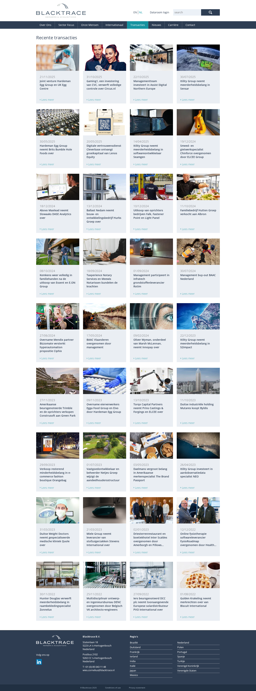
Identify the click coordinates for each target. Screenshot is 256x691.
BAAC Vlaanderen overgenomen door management (99, 343)
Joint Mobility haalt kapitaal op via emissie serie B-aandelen (151, 666)
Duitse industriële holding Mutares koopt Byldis (197, 406)
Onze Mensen (90, 25)
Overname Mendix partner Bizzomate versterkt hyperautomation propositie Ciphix (57, 345)
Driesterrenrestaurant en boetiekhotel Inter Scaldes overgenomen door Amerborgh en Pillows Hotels (150, 539)
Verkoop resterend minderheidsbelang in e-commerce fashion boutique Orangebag (55, 474)
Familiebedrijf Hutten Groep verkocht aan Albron (198, 212)
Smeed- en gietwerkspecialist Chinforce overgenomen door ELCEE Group (195, 151)
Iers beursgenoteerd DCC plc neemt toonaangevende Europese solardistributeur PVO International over (150, 604)
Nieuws (156, 25)
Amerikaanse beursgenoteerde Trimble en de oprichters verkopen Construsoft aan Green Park (58, 410)
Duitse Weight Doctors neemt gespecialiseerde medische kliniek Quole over (55, 539)
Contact (190, 25)
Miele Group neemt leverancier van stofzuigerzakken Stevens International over (103, 539)
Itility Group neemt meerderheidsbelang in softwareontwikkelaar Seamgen (148, 151)
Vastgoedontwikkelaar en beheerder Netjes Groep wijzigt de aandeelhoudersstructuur (103, 474)
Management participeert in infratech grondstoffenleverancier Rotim (151, 280)
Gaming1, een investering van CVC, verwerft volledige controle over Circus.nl (104, 84)
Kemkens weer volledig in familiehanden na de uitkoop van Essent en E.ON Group (57, 280)
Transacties (137, 25)
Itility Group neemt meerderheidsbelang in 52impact (195, 343)
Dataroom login (159, 12)
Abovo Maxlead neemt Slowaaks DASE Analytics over (55, 214)
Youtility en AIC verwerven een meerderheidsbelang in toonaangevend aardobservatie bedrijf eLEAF (104, 668)
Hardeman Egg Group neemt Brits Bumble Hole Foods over (56, 149)
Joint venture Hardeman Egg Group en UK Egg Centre (55, 84)
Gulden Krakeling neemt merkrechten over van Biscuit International (195, 602)
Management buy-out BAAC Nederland (198, 277)
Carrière (173, 25)
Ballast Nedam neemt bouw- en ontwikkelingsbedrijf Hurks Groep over (104, 215)
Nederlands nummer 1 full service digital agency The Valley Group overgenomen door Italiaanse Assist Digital (57, 668)
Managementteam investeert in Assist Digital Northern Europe (150, 84)
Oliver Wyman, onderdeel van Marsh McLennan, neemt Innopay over (149, 343)
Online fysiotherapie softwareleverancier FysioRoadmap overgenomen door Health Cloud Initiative (197, 539)
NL (140, 12)
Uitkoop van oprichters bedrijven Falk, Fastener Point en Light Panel (148, 214)
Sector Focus (66, 25)
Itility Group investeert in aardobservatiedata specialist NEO (196, 472)
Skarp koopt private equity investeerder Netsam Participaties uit (197, 666)
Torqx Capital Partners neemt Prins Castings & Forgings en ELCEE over (148, 408)
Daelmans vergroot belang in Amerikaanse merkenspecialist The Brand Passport (151, 474)
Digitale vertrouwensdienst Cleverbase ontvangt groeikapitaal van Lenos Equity (104, 151)
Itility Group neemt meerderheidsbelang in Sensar (195, 84)
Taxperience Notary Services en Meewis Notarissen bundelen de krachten (102, 280)
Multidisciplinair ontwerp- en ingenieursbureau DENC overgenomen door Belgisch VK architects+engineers (104, 604)
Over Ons (45, 25)
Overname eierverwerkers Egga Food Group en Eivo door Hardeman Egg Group (104, 408)
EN (135, 12)
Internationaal (114, 25)
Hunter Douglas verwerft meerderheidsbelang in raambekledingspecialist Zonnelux (55, 604)
